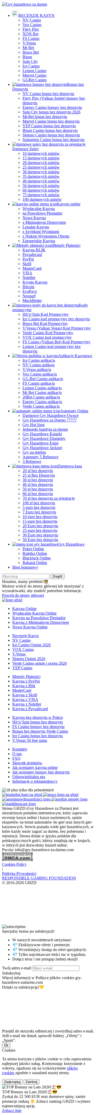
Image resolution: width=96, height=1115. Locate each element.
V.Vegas (29, 43)
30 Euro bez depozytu (40, 535)
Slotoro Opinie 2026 (28, 658)
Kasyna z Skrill (24, 695)
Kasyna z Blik (23, 686)
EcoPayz (30, 291)
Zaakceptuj (12, 1082)
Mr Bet (28, 47)
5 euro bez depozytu (39, 507)
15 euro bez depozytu (40, 521)
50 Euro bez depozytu (40, 539)
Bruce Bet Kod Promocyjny (45, 323)
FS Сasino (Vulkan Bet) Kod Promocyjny (56, 342)
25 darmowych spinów (41, 167)
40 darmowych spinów (41, 181)
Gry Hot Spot (34, 424)
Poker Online (33, 549)
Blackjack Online (37, 558)
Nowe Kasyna (34, 218)
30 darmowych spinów (41, 172)
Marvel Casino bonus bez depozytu (51, 121)
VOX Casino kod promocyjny (47, 337)
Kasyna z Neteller (26, 704)
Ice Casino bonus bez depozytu (37, 736)
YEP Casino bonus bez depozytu (49, 126)
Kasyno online (68, 204)
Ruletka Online (35, 553)
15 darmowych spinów (41, 158)
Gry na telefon (34, 452)
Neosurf (29, 296)
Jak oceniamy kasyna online (35, 767)
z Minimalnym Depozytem (44, 222)
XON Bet (30, 34)
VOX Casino (23, 649)
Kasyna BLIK (34, 250)
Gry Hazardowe (71, 544)
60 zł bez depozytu (38, 493)
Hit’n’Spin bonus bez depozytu (37, 722)
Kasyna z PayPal (26, 681)
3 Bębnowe (32, 461)
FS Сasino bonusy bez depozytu (38, 726)
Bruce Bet (31, 52)
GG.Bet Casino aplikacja (43, 379)
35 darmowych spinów (41, 176)
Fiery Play (31, 29)
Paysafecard (32, 254)
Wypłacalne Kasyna (39, 208)
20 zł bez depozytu (38, 470)
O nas (17, 754)
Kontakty (19, 749)
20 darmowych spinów (41, 162)
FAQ (16, 758)
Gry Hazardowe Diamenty (44, 438)
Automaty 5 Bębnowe (40, 457)
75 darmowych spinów (41, 195)
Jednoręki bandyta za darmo (45, 429)
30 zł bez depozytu (38, 480)
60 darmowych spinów (41, 190)
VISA (27, 273)
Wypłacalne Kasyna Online (34, 613)
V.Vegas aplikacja (37, 369)
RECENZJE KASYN (36, 15)
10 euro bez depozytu (40, 516)
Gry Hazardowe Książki (42, 434)
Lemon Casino (34, 70)
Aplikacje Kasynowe (75, 356)
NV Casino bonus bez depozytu (48, 93)
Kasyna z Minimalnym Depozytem (40, 622)
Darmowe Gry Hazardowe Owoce (51, 415)
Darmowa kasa (70, 466)
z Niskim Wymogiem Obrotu (46, 236)
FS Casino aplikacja (39, 383)
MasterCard (32, 268)
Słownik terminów (27, 763)
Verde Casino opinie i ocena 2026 (39, 663)
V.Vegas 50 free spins (29, 740)
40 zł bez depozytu (38, 484)
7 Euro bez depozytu (39, 512)
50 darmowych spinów (41, 185)
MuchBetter (32, 300)
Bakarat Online (35, 562)
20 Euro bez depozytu (40, 526)
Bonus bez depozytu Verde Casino (40, 731)
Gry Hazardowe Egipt (40, 443)
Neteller (29, 277)
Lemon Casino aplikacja (42, 388)
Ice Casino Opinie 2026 (31, 645)
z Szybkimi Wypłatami (41, 231)
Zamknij (31, 1082)
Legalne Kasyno (36, 227)
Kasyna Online (24, 608)
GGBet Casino (35, 80)
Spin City (30, 61)
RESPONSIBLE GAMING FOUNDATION (39, 878)
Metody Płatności (66, 245)
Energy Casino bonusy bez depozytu (52, 107)
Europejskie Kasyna (39, 241)
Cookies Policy (14, 864)
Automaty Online (74, 411)
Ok (6, 1045)
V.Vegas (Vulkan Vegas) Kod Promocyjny (57, 328)
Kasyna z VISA (25, 699)
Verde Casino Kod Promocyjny (48, 333)
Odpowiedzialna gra (28, 776)
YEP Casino (22, 668)
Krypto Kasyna (35, 282)
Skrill (27, 264)
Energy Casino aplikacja (42, 402)
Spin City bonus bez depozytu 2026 (51, 112)
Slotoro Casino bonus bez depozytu (51, 135)
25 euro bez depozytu (40, 530)
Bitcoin (28, 287)
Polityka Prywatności (19, 873)
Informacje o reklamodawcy (35, 781)
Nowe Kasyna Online (30, 627)
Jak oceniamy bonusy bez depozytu (41, 772)
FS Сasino (31, 38)
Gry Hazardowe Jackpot (42, 447)
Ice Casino (31, 66)
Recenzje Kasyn (25, 635)
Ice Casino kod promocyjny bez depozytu (56, 319)
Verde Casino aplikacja (41, 406)
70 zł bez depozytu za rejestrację (49, 498)
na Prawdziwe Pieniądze (42, 213)
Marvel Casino (34, 75)
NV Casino (32, 20)
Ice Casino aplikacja (39, 360)
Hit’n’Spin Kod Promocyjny (46, 314)
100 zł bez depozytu (39, 503)
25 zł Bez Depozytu (39, 475)
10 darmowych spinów (41, 153)
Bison (27, 57)
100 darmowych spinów (42, 199)
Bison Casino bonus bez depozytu (50, 130)
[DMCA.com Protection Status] (17, 860)
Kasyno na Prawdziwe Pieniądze (39, 618)
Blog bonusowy (25, 567)
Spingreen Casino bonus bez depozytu (53, 139)
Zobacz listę (12, 1110)
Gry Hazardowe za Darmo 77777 (50, 420)
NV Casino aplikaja (39, 365)
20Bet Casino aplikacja (41, 397)
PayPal (28, 259)
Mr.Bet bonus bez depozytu (45, 116)
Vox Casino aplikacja (40, 374)
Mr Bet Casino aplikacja (42, 392)
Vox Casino (32, 24)
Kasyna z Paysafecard (30, 709)
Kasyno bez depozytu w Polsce (37, 717)
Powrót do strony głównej (23, 595)
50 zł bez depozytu (38, 489)
